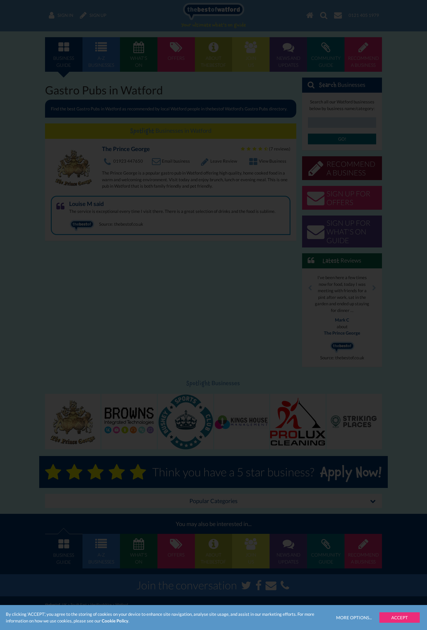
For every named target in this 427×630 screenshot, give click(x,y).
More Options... (354, 617)
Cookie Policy (115, 620)
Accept (399, 617)
